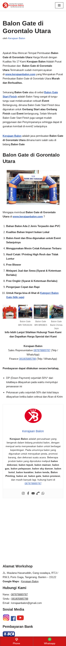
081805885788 (27, 358)
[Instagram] (23, 493)
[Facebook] (28, 493)
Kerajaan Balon (16, 38)
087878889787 (41, 350)
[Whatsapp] (43, 493)
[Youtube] (33, 493)
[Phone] (38, 493)
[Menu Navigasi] (59, 5)
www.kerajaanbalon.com (20, 74)
